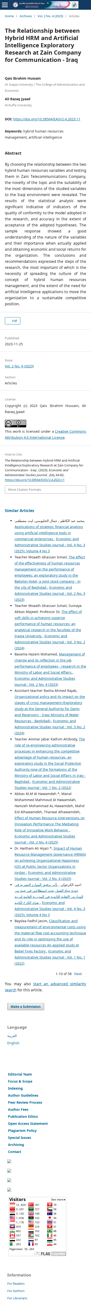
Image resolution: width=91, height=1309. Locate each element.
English (13, 1043)
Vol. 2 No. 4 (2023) (50, 16)
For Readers (16, 1283)
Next (78, 973)
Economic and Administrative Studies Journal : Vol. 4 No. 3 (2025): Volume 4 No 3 (50, 545)
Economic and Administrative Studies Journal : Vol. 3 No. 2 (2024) (50, 642)
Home (9, 16)
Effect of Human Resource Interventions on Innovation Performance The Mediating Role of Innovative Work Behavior (50, 824)
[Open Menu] (5, 5)
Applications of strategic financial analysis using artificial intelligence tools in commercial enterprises (49, 532)
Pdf (14, 321)
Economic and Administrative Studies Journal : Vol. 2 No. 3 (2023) (50, 593)
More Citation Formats (24, 489)
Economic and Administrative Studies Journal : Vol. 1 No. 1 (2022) (50, 957)
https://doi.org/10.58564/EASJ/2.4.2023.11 (46, 119)
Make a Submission (26, 1006)
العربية (12, 1035)
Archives (26, 16)
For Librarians (17, 1298)
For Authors (16, 1291)
